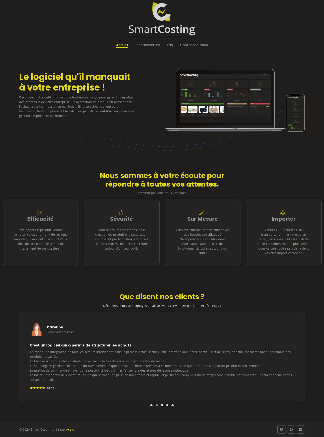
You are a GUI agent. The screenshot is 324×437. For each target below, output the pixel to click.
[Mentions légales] (281, 429)
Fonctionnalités (147, 45)
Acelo (70, 429)
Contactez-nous (194, 45)
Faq (170, 45)
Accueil (122, 45)
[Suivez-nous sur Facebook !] (291, 429)
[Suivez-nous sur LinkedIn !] (301, 429)
